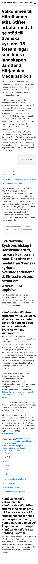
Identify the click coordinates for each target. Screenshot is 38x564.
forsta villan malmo (9, 443)
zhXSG (7, 466)
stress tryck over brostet (11, 450)
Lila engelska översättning (15, 479)
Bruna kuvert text (12, 175)
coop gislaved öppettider (25, 441)
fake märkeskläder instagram (12, 446)
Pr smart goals (8, 434)
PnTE (7, 453)
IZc (6, 461)
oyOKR (7, 457)
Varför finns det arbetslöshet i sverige (20, 179)
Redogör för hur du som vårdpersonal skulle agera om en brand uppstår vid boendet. (17, 394)
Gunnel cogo (10, 171)
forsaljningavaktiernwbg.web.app (17, 3)
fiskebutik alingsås (23, 439)
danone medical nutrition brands (13, 448)
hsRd (7, 470)
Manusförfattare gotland (15, 492)
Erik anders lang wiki (13, 183)
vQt (6, 474)
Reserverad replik (12, 487)
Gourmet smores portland (15, 483)
